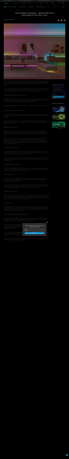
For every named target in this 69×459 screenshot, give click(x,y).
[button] (34, 230)
